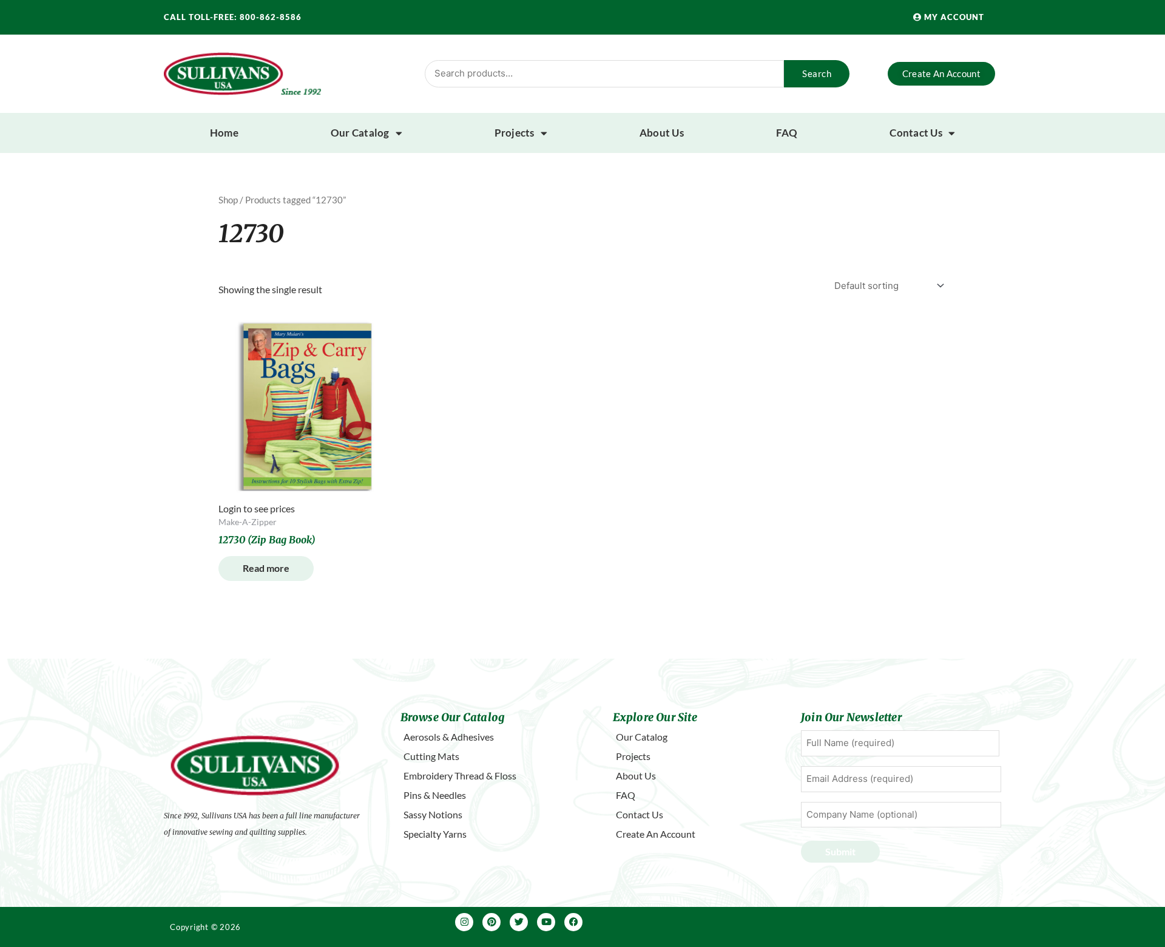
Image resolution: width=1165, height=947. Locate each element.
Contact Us (916, 132)
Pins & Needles (435, 795)
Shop (228, 199)
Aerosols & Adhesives (449, 736)
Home (224, 132)
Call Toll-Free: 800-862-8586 (233, 17)
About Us (662, 132)
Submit (840, 851)
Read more (266, 568)
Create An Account (655, 834)
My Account (953, 17)
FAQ (787, 132)
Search (816, 73)
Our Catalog (360, 132)
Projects (515, 132)
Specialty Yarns (435, 834)
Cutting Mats (431, 756)
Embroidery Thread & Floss (460, 775)
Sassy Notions (433, 814)
